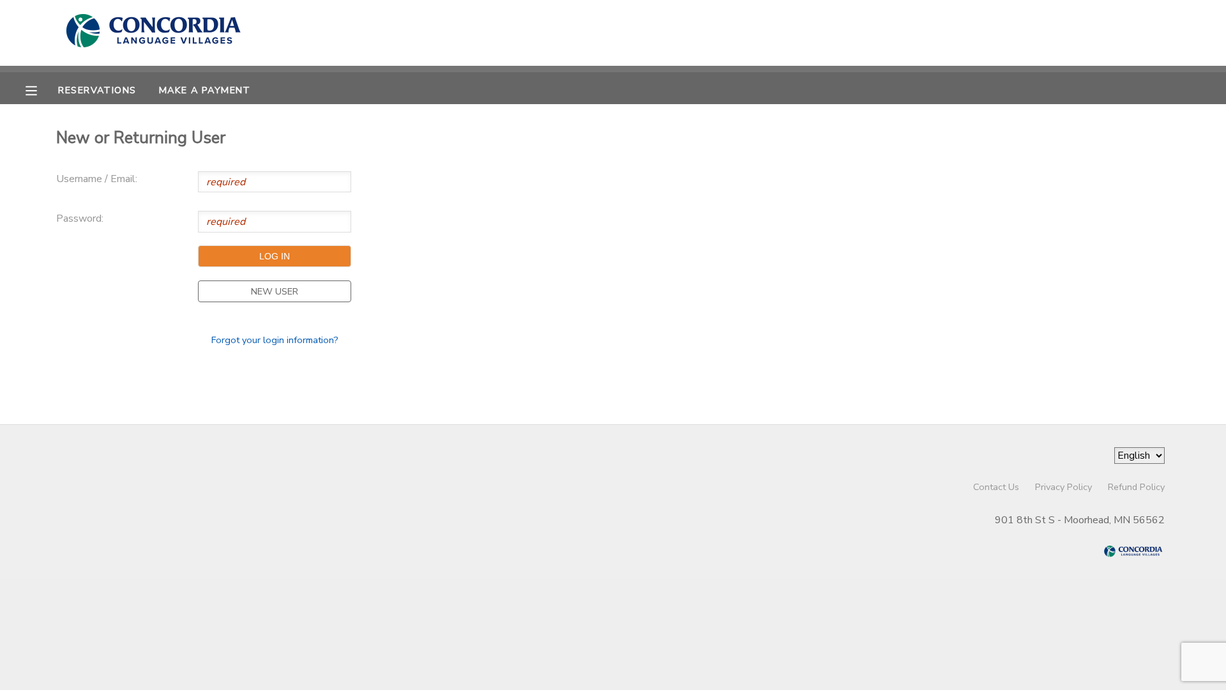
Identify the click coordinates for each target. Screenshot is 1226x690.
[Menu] (40, 89)
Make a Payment (205, 90)
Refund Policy (1136, 486)
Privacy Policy (1063, 486)
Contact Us (996, 486)
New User (274, 291)
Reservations (97, 90)
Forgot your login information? (274, 340)
